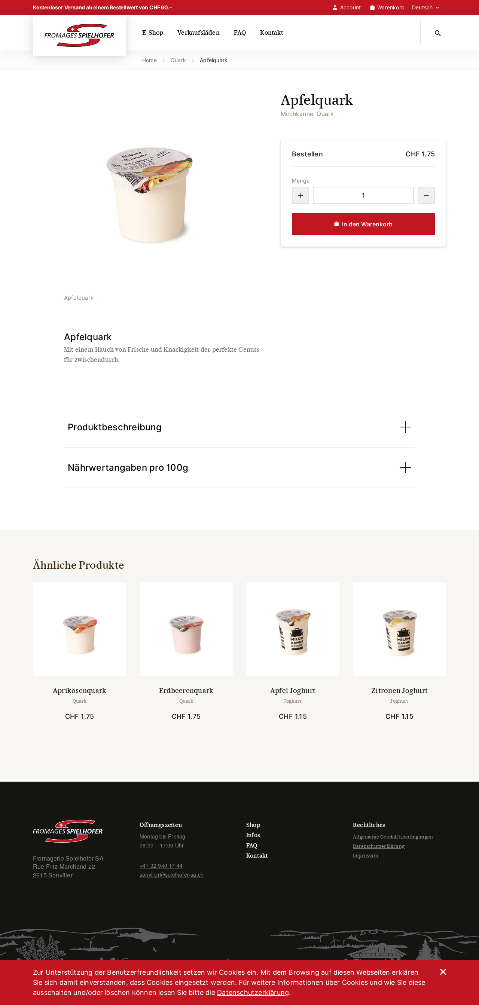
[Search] (439, 33)
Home (149, 60)
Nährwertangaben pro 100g (128, 467)
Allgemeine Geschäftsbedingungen (393, 837)
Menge (300, 180)
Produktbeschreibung (115, 427)
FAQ (240, 33)
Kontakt (271, 33)
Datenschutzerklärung (379, 846)
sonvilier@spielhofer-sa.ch (172, 874)
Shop (253, 824)
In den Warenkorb (367, 224)
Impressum (365, 855)
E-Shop (152, 33)
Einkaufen (83, 737)
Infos (253, 834)
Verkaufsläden (198, 33)
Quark (178, 60)
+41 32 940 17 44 (161, 865)
